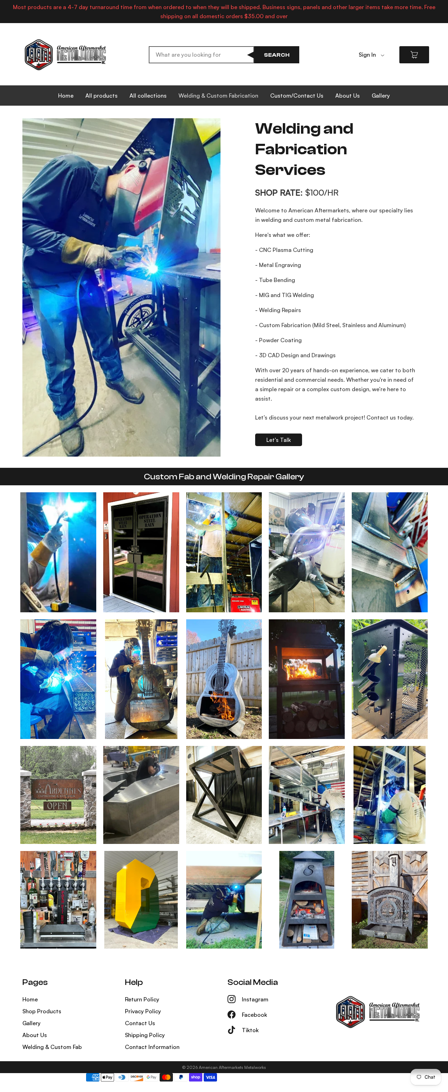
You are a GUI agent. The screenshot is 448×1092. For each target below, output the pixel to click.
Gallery (381, 95)
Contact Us (140, 1023)
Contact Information (152, 1046)
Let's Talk (278, 439)
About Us (347, 95)
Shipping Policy (145, 1034)
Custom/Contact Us (296, 95)
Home (66, 95)
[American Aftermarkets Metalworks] (65, 54)
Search (276, 55)
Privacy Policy (143, 1011)
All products (101, 95)
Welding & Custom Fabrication (218, 95)
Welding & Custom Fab (52, 1046)
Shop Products (41, 1011)
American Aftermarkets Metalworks (232, 1067)
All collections (148, 95)
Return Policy (142, 999)
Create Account (380, 65)
